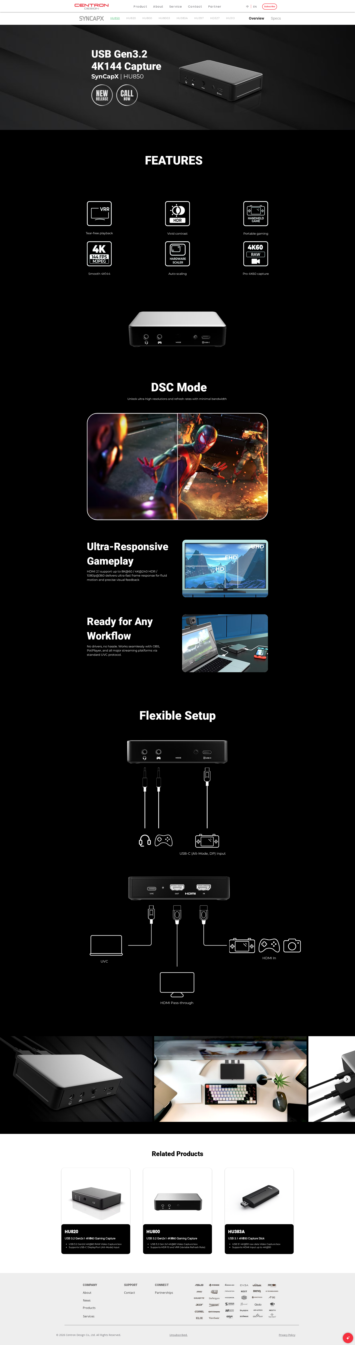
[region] (96, 1214)
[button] (140, 6)
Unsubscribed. (179, 1335)
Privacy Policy (287, 1335)
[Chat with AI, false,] (348, 1338)
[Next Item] (347, 1079)
